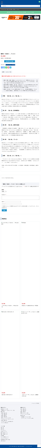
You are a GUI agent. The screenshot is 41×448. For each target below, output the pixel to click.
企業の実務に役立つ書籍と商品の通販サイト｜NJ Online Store (9, 2)
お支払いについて (4, 431)
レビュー (4, 194)
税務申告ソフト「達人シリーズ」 (7, 410)
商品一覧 (2, 427)
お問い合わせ (3, 440)
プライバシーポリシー (4, 438)
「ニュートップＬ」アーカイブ (25, 418)
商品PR (21, 415)
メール (3, 203)
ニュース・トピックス (24, 414)
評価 (3, 189)
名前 (3, 201)
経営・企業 (3, 416)
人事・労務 (3, 414)
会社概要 (2, 435)
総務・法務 (3, 415)
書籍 (1, 411)
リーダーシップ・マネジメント (6, 419)
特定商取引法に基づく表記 (5, 439)
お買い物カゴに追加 (9, 61)
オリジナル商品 (4, 422)
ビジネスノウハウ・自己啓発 (10, 64)
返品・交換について (4, 434)
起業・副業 (3, 420)
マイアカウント (3, 430)
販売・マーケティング (5, 417)
